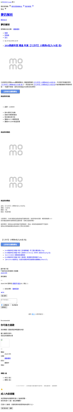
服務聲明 (54, 386)
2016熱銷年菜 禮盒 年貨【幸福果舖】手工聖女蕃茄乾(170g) (24, 250)
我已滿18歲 (5, 408)
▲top (2, 292)
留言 (18, 283)
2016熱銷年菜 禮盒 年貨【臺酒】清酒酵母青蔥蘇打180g (23, 257)
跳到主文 (4, 20)
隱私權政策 (47, 386)
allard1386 (4, 273)
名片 (6, 37)
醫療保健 (16, 289)
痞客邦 (14, 283)
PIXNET (22, 386)
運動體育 (16, 29)
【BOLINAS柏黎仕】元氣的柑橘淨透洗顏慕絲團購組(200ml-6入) (26, 259)
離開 (11, 408)
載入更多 (4, 295)
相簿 (6, 33)
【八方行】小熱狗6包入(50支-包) (44, 82)
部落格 (7, 35)
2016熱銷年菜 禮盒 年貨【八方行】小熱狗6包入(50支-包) (33, 45)
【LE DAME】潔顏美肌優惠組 (15, 255)
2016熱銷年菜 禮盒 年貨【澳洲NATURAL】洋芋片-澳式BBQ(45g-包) (27, 253)
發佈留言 (4, 307)
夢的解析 (7, 14)
